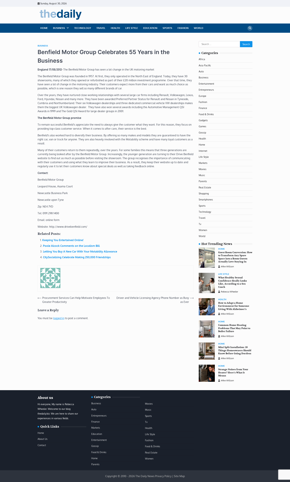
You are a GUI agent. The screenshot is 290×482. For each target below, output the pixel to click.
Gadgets (203, 120)
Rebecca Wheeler (229, 291)
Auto (201, 71)
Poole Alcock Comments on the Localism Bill (71, 245)
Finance (203, 107)
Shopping (204, 193)
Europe (202, 95)
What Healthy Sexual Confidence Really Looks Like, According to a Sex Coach (232, 282)
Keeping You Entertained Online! (62, 240)
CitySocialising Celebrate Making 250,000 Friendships (77, 257)
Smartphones (206, 199)
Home (44, 28)
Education (150, 28)
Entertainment (206, 83)
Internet (203, 150)
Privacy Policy (163, 476)
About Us (42, 438)
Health (115, 28)
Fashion (183, 28)
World (198, 28)
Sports (167, 28)
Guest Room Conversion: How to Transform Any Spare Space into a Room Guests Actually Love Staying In (235, 257)
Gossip (202, 132)
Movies (202, 169)
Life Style (131, 28)
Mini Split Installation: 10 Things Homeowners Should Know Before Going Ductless (234, 350)
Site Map (179, 476)
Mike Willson (227, 266)
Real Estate (205, 187)
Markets (203, 162)
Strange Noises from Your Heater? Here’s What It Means (233, 372)
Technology (82, 28)
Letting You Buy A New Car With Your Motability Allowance (80, 251)
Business (59, 28)
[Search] (249, 28)
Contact (42, 445)
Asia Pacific (205, 65)
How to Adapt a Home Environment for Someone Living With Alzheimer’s (233, 306)
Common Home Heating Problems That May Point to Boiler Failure (234, 328)
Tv (200, 223)
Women (203, 230)
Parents (203, 181)
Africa (202, 59)
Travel (100, 28)
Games (202, 126)
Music (202, 175)
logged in (58, 318)
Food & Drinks (206, 114)
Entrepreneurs (206, 89)
